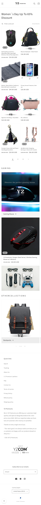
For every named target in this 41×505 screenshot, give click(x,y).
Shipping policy (8, 402)
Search (6, 364)
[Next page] (28, 159)
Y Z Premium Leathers (10, 376)
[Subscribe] (35, 472)
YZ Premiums (22, 501)
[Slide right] (25, 346)
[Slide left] (16, 346)
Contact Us (7, 385)
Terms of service (9, 389)
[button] (2, 4)
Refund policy (8, 398)
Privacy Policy (8, 393)
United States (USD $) (19, 491)
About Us (7, 372)
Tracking (6, 368)
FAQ (5, 381)
